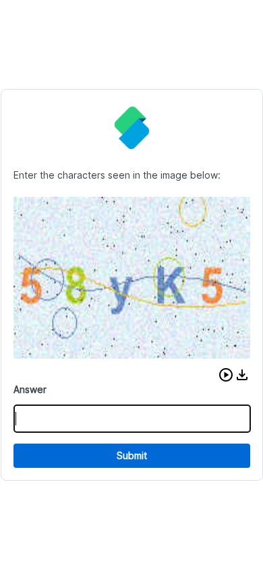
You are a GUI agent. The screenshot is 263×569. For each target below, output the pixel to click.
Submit (132, 455)
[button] (226, 375)
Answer (30, 389)
